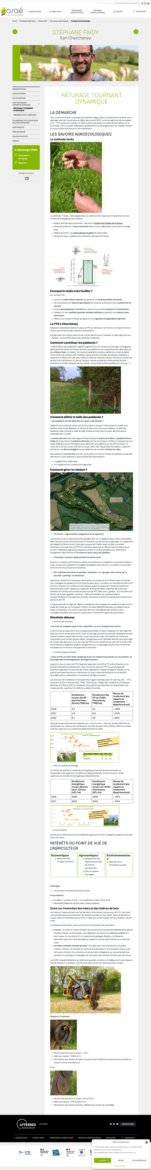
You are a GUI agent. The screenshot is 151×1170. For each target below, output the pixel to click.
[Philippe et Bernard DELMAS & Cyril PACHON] (14, 31)
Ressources (141, 11)
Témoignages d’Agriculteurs (27, 21)
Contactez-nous (128, 1124)
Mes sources (18, 132)
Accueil (14, 21)
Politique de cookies (119, 1166)
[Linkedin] (142, 3)
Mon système (19, 94)
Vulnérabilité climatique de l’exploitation (25, 122)
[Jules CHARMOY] (136, 31)
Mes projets (18, 127)
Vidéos (15, 141)
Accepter (102, 1160)
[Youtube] (148, 3)
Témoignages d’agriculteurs (77, 11)
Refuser (121, 1160)
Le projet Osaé (55, 11)
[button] (146, 1142)
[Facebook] (145, 3)
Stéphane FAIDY (42, 21)
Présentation (19, 89)
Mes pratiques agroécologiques (59, 21)
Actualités (117, 11)
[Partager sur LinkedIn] (27, 178)
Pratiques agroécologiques (97, 11)
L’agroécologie (35, 11)
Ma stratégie (18, 98)
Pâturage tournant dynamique (23, 109)
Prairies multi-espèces (24, 115)
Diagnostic (22, 163)
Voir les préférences (139, 1160)
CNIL (134, 1152)
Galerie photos (20, 136)
